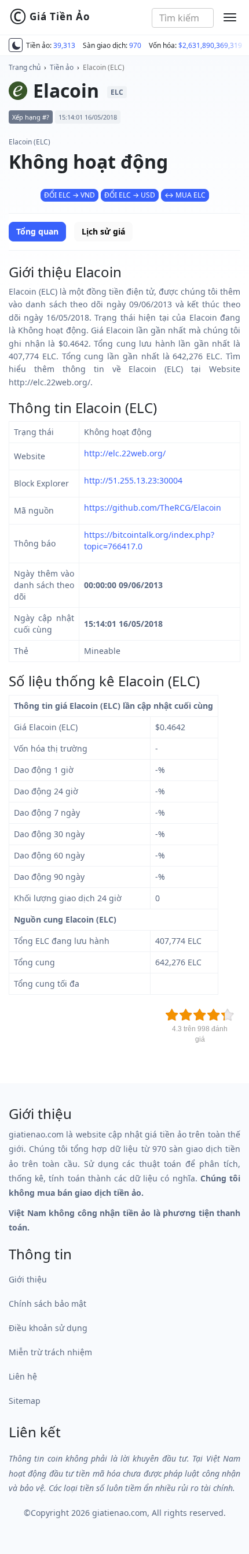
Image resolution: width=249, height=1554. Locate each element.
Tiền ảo (62, 67)
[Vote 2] (186, 1015)
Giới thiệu (28, 1279)
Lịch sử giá (103, 231)
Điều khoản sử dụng (48, 1327)
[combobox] (183, 18)
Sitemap (25, 1400)
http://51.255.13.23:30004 (133, 480)
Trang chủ (25, 67)
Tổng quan (37, 231)
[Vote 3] (200, 1015)
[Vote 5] (228, 1015)
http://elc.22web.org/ (125, 453)
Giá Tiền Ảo (49, 17)
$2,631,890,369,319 (210, 45)
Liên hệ (23, 1376)
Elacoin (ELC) (103, 67)
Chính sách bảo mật (47, 1303)
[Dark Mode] (16, 45)
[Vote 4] (214, 1015)
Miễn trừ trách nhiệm (50, 1352)
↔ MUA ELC (185, 195)
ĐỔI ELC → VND (69, 195)
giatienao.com (119, 1512)
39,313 (64, 45)
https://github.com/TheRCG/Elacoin (152, 507)
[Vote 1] (172, 1015)
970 (135, 45)
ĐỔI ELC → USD (129, 195)
